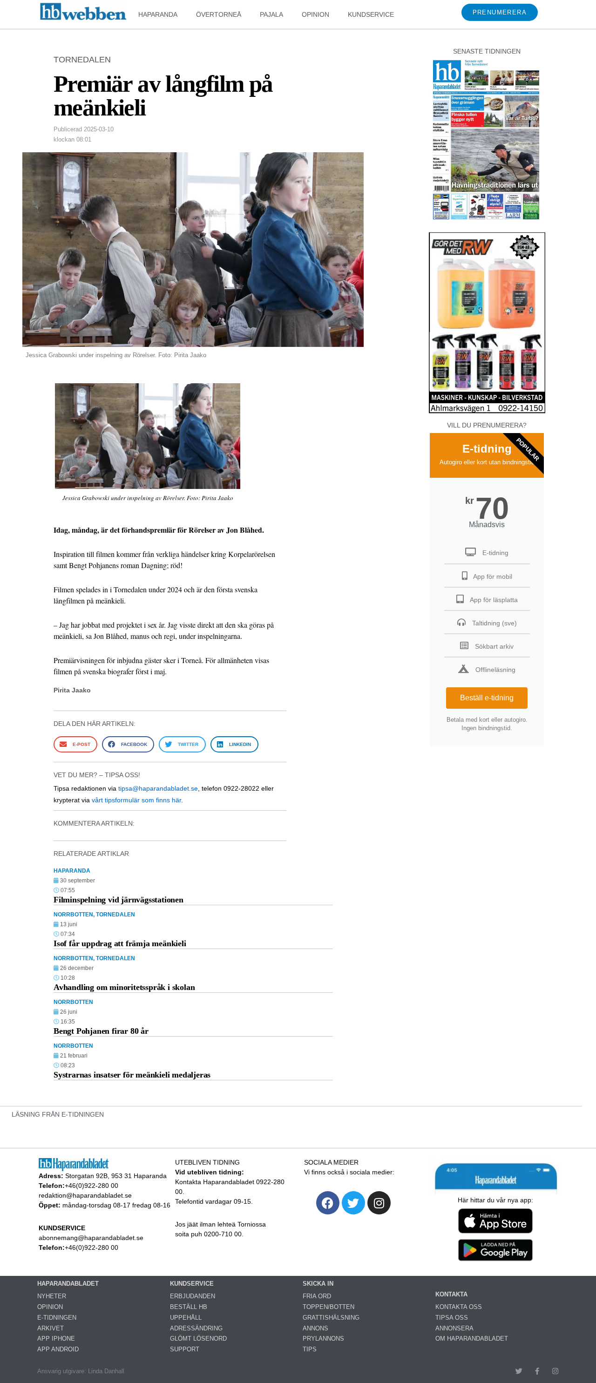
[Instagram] (379, 1202)
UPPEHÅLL (186, 1317)
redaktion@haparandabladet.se (85, 1195)
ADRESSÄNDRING (196, 1328)
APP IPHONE (56, 1338)
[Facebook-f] (537, 1371)
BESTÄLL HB (188, 1306)
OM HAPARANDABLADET (471, 1338)
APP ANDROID (58, 1349)
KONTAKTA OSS (458, 1306)
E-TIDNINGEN (56, 1317)
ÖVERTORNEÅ (218, 14)
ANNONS (315, 1328)
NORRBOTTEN (73, 914)
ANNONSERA (454, 1328)
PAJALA (271, 14)
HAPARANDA (157, 14)
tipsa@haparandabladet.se (158, 788)
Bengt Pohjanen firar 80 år (101, 1031)
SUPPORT (184, 1349)
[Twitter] (353, 1202)
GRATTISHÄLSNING (331, 1317)
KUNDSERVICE (371, 14)
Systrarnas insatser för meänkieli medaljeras (132, 1074)
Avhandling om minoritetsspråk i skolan (124, 987)
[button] (75, 744)
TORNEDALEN (82, 59)
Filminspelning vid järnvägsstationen (118, 899)
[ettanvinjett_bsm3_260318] (487, 413)
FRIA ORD (317, 1296)
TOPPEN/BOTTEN (328, 1306)
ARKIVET (50, 1328)
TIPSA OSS (451, 1317)
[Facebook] (327, 1202)
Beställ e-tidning (487, 698)
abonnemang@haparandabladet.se (91, 1237)
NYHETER (51, 1296)
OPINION (315, 14)
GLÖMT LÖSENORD (198, 1338)
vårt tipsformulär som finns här (136, 800)
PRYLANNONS (323, 1338)
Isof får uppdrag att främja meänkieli (120, 943)
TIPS (310, 1349)
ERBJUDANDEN (192, 1296)
